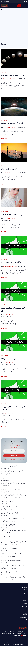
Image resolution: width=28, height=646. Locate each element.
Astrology (4, 72)
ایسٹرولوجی (25, 601)
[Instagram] (24, 1)
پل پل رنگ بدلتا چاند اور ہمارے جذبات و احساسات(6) (13, 75)
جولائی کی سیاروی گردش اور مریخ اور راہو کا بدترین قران (12, 123)
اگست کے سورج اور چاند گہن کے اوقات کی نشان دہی (9, 501)
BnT (23, 642)
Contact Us (22, 644)
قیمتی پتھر (25, 590)
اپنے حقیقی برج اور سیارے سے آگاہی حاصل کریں (11, 262)
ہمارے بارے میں (23, 617)
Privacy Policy (7, 644)
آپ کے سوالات (24, 606)
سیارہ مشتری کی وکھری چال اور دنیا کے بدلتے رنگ (9, 525)
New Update (4, 211)
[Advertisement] (14, 28)
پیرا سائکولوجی (24, 587)
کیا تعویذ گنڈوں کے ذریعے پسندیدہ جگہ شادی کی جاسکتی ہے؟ (10, 490)
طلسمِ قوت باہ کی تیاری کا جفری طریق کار (9, 169)
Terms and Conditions (14, 644)
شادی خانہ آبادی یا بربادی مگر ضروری (7, 537)
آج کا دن (19, 6)
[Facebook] (22, 1)
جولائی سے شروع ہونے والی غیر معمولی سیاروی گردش (9, 572)
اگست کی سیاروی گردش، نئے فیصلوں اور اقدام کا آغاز (9, 513)
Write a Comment (15, 317)
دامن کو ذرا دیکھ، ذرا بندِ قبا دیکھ (6, 478)
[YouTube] (26, 1)
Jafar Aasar (4, 166)
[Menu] (26, 6)
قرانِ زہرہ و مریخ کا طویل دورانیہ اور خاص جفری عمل (12, 214)
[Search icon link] (23, 6)
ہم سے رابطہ (24, 620)
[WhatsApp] (20, 1)
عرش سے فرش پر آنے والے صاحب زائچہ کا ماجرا (11, 359)
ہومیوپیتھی (25, 604)
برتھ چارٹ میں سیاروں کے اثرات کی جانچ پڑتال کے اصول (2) (11, 560)
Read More (4, 93)
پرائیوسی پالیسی (8, 459)
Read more (12, 474)
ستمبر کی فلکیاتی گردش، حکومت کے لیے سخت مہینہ (9, 466)
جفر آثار (25, 593)
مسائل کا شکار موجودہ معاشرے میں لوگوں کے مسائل (9, 548)
